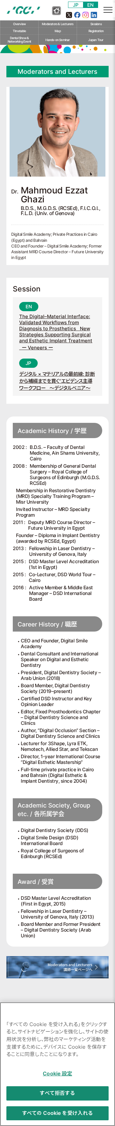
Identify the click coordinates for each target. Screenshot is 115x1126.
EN (90, 5)
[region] (57, 1064)
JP (76, 5)
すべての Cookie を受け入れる (57, 1113)
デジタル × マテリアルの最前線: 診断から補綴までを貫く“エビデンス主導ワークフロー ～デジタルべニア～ (57, 381)
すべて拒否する (57, 1093)
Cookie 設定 (57, 1074)
